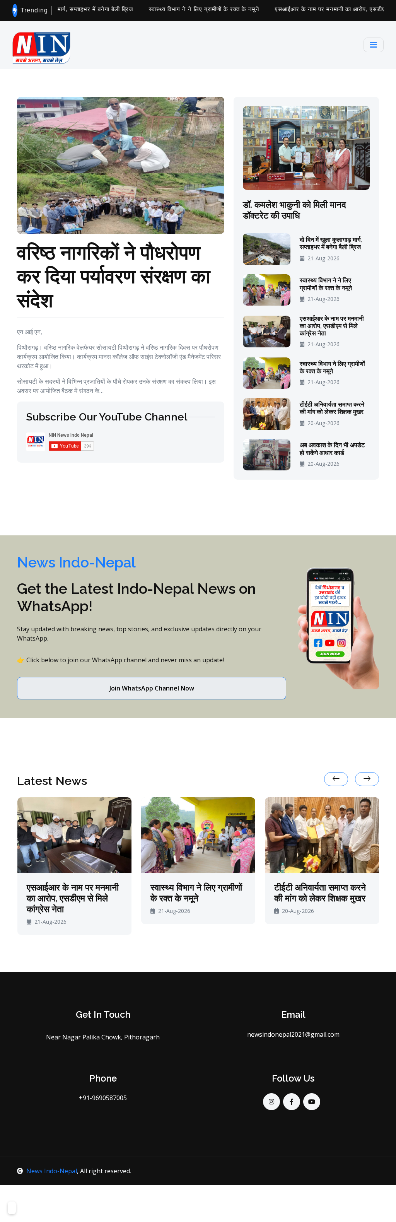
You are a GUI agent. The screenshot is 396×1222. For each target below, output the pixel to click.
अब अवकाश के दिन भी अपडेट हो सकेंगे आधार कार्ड (332, 448)
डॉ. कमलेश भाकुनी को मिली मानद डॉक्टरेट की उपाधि (294, 209)
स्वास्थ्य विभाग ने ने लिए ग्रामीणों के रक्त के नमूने (184, 9)
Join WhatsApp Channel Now (151, 688)
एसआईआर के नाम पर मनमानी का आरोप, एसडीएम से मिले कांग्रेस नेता (332, 326)
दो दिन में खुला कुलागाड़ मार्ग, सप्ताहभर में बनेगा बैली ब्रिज (331, 243)
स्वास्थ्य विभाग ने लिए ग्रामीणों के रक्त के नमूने (332, 367)
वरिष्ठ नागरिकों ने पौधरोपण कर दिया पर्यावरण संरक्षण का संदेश (113, 275)
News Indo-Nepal (51, 1171)
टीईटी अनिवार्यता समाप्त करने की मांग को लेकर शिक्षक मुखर (332, 408)
